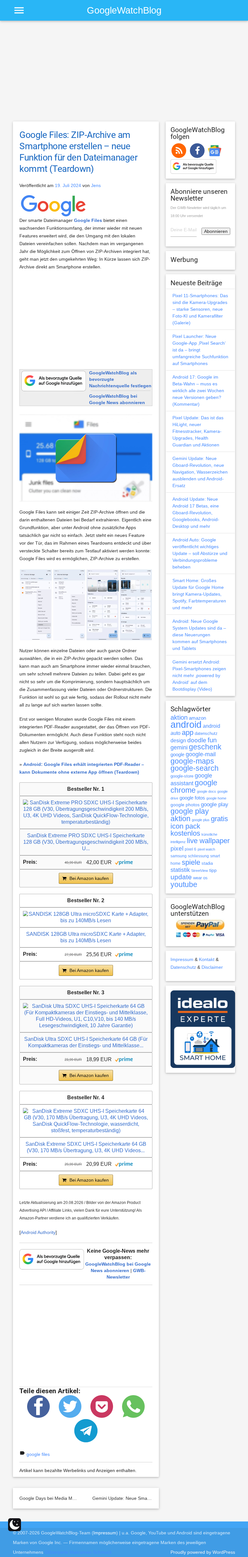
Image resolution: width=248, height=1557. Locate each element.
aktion (179, 717)
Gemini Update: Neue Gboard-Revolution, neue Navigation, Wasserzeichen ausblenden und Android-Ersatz (200, 472)
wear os (200, 877)
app (187, 732)
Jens (96, 185)
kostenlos (185, 833)
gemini (179, 747)
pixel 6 (190, 849)
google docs (206, 791)
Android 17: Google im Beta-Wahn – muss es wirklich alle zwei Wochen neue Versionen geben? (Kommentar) (198, 390)
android (186, 724)
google (177, 754)
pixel (176, 848)
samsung (178, 856)
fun (212, 740)
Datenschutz (183, 967)
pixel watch (206, 849)
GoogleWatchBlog (124, 10)
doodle (196, 740)
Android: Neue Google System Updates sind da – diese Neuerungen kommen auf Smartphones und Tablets (199, 635)
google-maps (192, 761)
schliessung (198, 856)
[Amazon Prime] (124, 862)
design (178, 740)
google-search (194, 768)
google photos (185, 804)
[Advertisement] (124, 74)
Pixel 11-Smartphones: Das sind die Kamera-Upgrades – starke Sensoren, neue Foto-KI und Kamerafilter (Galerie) (200, 309)
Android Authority (38, 1232)
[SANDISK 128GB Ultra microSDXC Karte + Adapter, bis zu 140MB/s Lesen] (86, 917)
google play (214, 804)
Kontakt (206, 959)
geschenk (205, 747)
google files (38, 1454)
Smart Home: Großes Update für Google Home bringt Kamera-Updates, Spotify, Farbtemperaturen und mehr (199, 594)
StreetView (199, 871)
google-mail (201, 754)
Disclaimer (212, 967)
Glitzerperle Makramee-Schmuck (78, 1552)
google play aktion (189, 815)
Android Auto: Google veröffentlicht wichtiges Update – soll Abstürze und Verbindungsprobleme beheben (199, 553)
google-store (181, 776)
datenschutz (206, 733)
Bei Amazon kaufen (89, 878)
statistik (180, 870)
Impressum (181, 959)
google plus (201, 820)
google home (216, 798)
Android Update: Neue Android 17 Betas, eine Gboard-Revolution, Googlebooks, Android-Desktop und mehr (195, 512)
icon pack (185, 826)
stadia (207, 863)
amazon (197, 718)
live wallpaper (208, 841)
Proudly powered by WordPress (202, 1552)
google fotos (192, 797)
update (181, 877)
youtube (183, 884)
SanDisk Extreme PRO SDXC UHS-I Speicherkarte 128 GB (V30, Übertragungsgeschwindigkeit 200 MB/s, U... (85, 842)
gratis (219, 819)
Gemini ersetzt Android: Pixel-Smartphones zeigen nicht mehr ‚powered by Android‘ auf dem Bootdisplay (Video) (199, 675)
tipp (213, 870)
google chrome (193, 786)
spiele (191, 862)
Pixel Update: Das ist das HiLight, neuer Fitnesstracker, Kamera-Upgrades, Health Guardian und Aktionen (197, 431)
